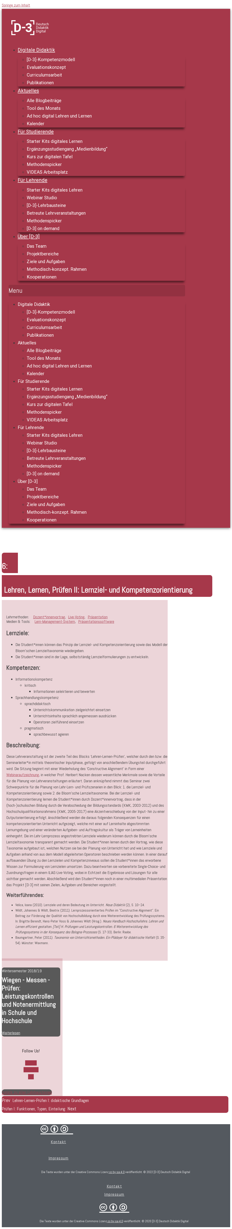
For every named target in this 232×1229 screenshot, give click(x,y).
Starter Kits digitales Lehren (54, 190)
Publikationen (40, 82)
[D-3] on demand (43, 228)
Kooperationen (41, 277)
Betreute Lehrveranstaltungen (56, 213)
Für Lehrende (32, 180)
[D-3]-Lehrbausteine (46, 205)
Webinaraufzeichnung (22, 774)
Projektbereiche (43, 254)
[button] (97, 290)
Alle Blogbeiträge (44, 100)
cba (114, 1207)
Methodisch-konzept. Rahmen (57, 269)
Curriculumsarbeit (44, 75)
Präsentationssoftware (96, 621)
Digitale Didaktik (36, 50)
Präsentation (98, 616)
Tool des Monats (43, 108)
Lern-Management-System (55, 621)
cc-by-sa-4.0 (117, 1172)
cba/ (57, 1129)
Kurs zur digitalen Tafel (49, 156)
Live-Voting (76, 616)
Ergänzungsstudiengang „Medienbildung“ (67, 149)
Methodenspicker (44, 164)
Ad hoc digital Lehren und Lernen (59, 116)
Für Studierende (36, 131)
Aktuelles (28, 91)
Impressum (58, 1158)
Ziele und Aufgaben (46, 261)
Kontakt (58, 1141)
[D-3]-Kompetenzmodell (51, 59)
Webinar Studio (42, 197)
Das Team (36, 246)
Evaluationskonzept (46, 67)
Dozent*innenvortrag (49, 616)
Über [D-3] (29, 236)
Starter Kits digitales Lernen (54, 141)
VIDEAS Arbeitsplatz (47, 172)
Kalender (35, 123)
